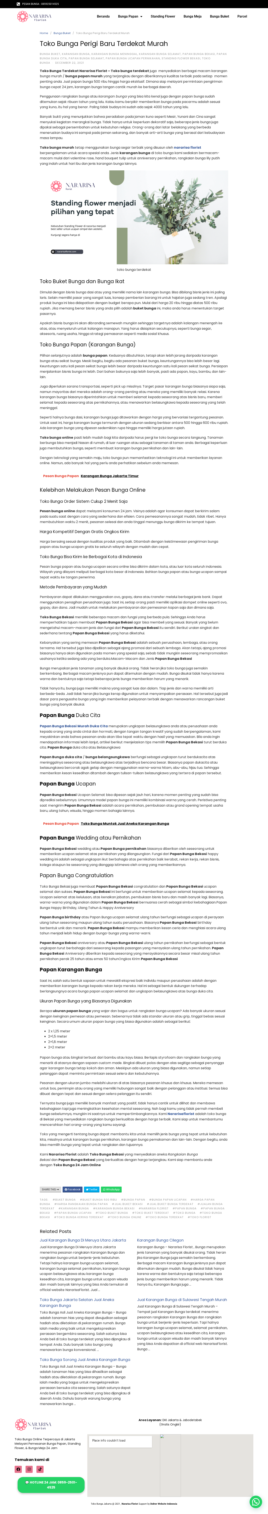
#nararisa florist (154, 1208)
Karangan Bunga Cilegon (160, 1240)
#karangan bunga (73, 1208)
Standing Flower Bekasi (181, 58)
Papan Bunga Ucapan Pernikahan (133, 58)
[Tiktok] (40, 1469)
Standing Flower (163, 16)
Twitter (93, 1189)
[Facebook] (18, 1469)
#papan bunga (185, 1208)
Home (44, 33)
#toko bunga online (125, 1217)
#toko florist (199, 1217)
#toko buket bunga (111, 1213)
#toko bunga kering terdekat (79, 1217)
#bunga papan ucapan (168, 1200)
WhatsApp (113, 1189)
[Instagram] (29, 1469)
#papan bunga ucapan (72, 1213)
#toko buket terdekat (150, 1213)
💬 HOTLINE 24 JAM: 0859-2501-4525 (51, 1485)
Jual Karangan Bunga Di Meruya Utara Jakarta (83, 1240)
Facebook (73, 1189)
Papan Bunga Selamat (86, 58)
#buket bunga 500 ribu (98, 1200)
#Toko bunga (184, 1213)
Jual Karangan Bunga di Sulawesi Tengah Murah (182, 1299)
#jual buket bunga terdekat (170, 1204)
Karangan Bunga (76, 54)
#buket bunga (64, 1200)
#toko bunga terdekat (165, 1217)
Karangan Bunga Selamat (160, 54)
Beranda (103, 16)
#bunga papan (133, 1200)
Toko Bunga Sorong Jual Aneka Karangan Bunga (85, 1359)
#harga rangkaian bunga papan (81, 1204)
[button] (256, 1502)
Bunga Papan (128, 16)
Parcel (242, 16)
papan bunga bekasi (199, 54)
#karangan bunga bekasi (114, 1208)
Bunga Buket (219, 16)
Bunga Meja (193, 16)
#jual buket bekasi (127, 1204)
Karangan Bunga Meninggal (114, 54)
